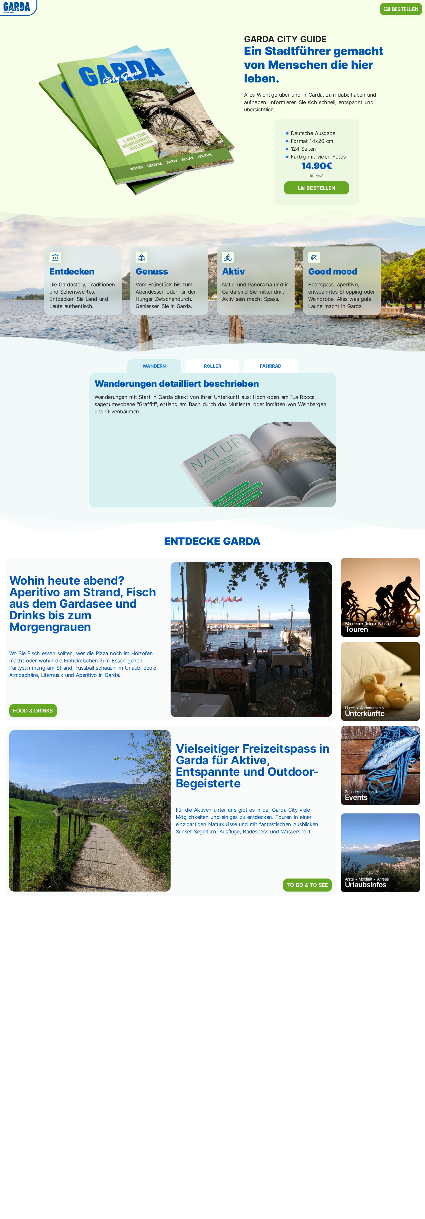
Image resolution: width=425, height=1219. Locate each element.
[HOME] (18, 7)
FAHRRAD (270, 366)
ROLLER (212, 366)
